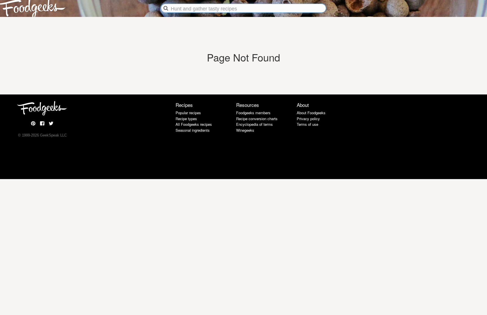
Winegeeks (245, 130)
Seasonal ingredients (193, 130)
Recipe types (186, 118)
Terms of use (307, 124)
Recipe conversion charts (257, 118)
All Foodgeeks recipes (194, 124)
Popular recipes (188, 112)
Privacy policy (308, 118)
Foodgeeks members (253, 112)
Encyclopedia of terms (254, 124)
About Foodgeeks (311, 112)
